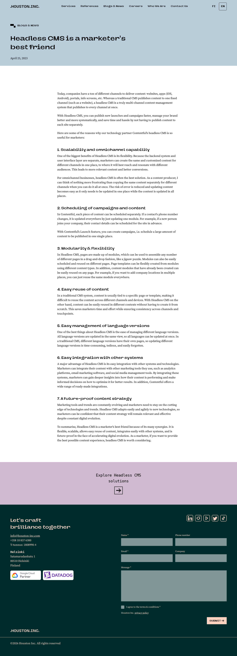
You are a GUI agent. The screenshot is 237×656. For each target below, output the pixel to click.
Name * (124, 535)
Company (180, 551)
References (89, 6)
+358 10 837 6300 (20, 540)
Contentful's (140, 133)
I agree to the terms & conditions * (143, 607)
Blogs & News (114, 6)
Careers (136, 6)
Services (68, 6)
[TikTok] (223, 518)
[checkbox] (122, 607)
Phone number (182, 535)
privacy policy (142, 613)
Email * (124, 551)
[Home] (24, 630)
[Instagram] (198, 518)
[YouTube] (206, 518)
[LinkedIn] (190, 518)
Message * (126, 567)
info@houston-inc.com (25, 536)
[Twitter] (215, 518)
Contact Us (179, 6)
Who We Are (157, 6)
